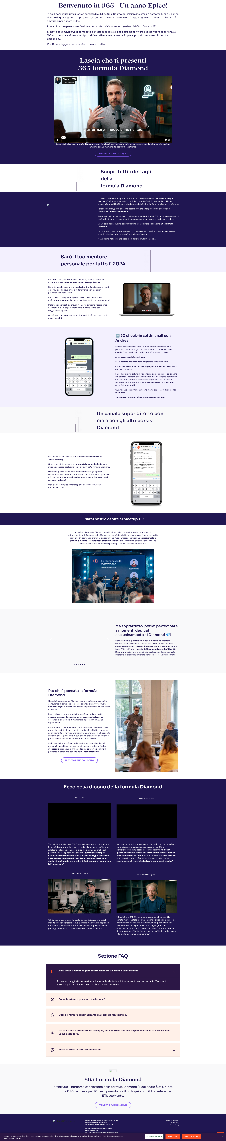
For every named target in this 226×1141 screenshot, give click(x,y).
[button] (50, 639)
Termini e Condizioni (172, 1121)
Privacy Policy (174, 1123)
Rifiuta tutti (173, 1136)
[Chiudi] (222, 1136)
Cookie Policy (174, 1125)
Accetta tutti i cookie (192, 1136)
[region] (113, 1137)
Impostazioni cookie (154, 1136)
